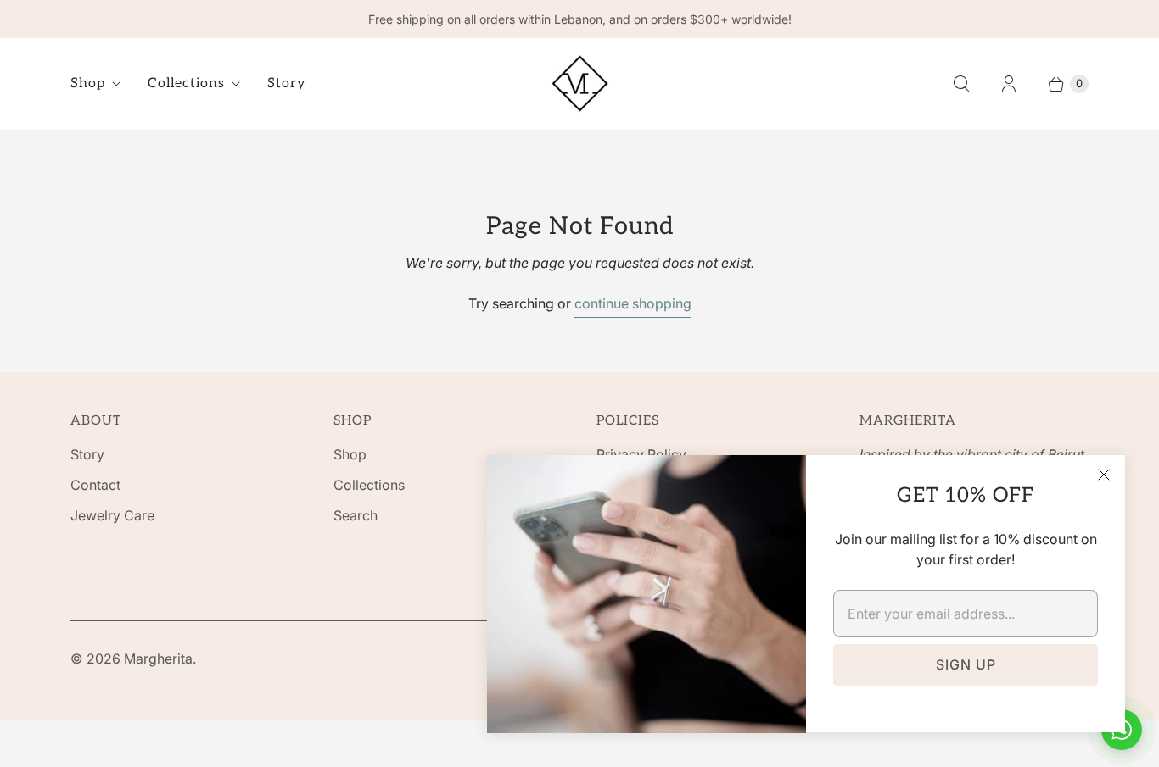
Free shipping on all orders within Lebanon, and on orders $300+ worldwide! (580, 19)
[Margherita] (580, 83)
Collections (186, 83)
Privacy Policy (641, 454)
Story (286, 83)
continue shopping (632, 303)
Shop (87, 83)
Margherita (158, 658)
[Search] (961, 84)
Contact (95, 484)
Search (355, 515)
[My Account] (1009, 84)
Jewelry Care (112, 515)
